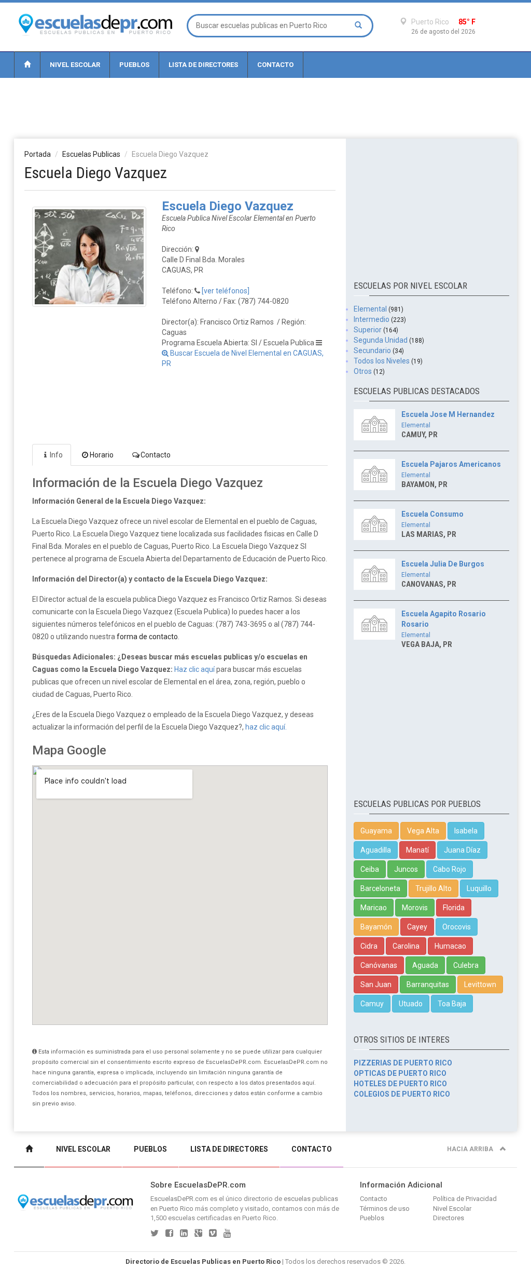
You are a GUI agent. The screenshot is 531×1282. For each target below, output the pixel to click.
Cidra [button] (369, 946)
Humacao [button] (450, 946)
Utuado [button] (411, 1004)
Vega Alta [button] (423, 831)
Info (56, 455)
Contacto (275, 65)
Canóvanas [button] (378, 965)
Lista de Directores (203, 65)
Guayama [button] (376, 831)
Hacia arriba (471, 1149)
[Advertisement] (265, 107)
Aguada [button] (425, 965)
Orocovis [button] (456, 927)
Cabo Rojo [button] (449, 869)
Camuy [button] (372, 1004)
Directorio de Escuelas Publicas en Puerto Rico (203, 1261)
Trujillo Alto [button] (433, 888)
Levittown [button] (480, 984)
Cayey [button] (417, 927)
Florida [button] (454, 907)
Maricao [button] (373, 907)
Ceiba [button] (369, 869)
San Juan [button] (376, 984)
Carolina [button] (406, 946)
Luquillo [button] (479, 888)
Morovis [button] (415, 907)
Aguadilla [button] (375, 850)
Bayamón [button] (376, 927)
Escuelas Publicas (91, 154)
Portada (37, 154)
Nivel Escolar (75, 65)
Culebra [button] (466, 965)
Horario (102, 455)
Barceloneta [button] (380, 888)
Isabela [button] (466, 831)
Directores (448, 1218)
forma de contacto (147, 636)
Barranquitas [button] (428, 984)
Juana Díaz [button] (462, 850)
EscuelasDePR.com (179, 1199)
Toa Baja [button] (452, 1004)
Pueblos (134, 65)
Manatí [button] (417, 850)
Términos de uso (385, 1208)
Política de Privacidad (465, 1199)
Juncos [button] (406, 869)
